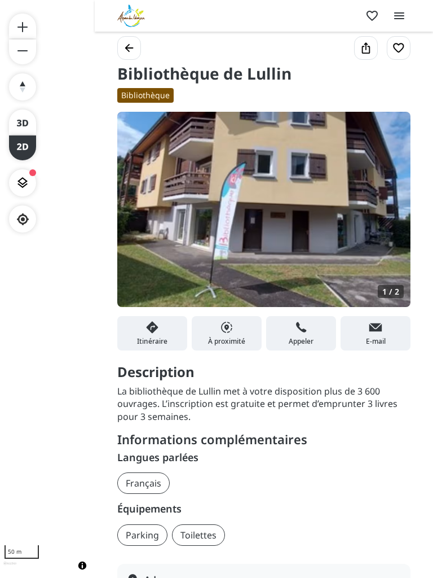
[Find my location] (23, 219)
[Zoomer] (22, 26)
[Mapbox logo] (9, 568)
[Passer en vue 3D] (22, 122)
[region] (47, 289)
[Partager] (366, 48)
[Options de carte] (22, 182)
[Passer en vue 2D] (22, 147)
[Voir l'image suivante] (390, 216)
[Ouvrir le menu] (399, 16)
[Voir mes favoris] (372, 16)
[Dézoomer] (22, 52)
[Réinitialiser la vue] (22, 86)
